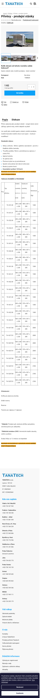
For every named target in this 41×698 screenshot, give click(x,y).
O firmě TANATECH (8, 637)
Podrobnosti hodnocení (30, 20)
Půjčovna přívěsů (7, 649)
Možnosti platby (7, 619)
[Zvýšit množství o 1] (33, 86)
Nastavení (19, 687)
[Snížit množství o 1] (29, 86)
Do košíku (19, 93)
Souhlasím (19, 693)
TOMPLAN (10, 23)
